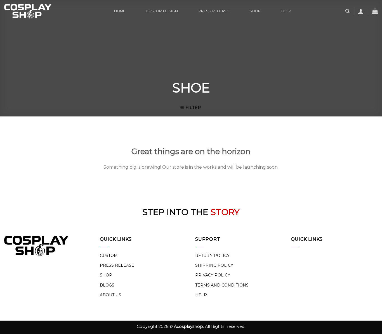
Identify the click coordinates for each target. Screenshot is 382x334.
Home (120, 11)
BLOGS (107, 285)
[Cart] (375, 11)
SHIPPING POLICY (214, 265)
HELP (201, 294)
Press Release (214, 11)
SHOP (106, 275)
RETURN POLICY (212, 255)
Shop (255, 11)
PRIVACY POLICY (212, 275)
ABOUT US (110, 294)
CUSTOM (109, 255)
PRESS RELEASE (117, 265)
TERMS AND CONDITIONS (222, 285)
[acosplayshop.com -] (27, 11)
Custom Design (162, 11)
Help (286, 11)
